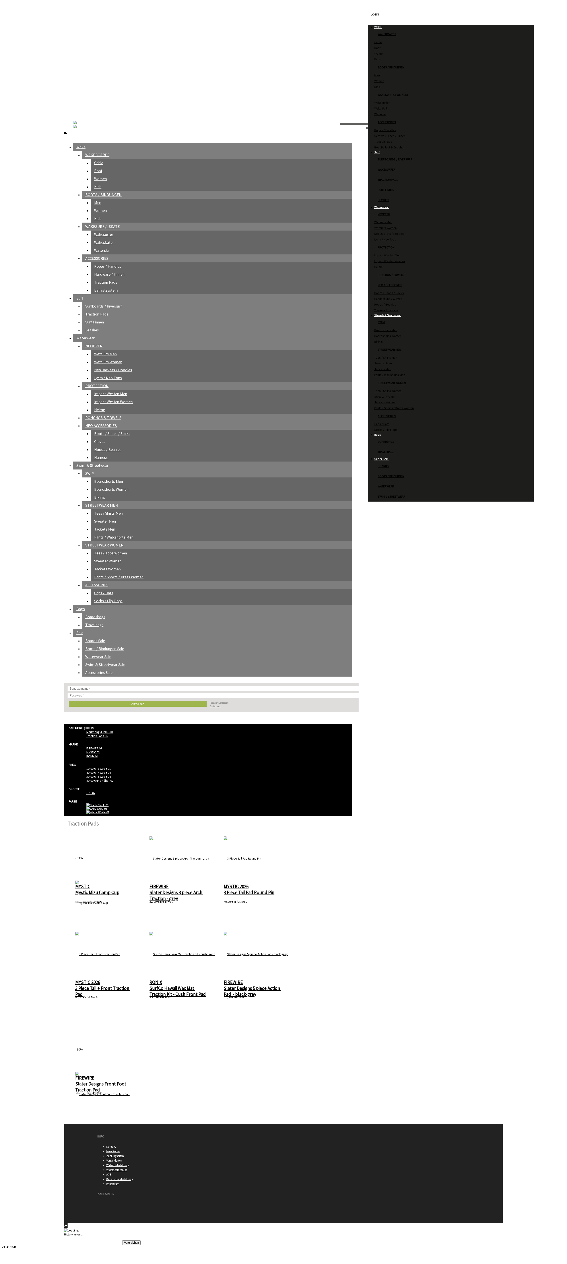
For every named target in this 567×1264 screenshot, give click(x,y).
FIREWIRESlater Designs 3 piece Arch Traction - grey (176, 892)
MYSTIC (93, 752)
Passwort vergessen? (219, 702)
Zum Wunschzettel (153, 1243)
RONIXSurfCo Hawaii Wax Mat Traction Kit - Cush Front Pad (178, 988)
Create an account (76, 65)
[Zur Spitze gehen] (66, 1225)
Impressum (112, 1184)
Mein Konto (113, 1151)
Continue (71, 1243)
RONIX (92, 756)
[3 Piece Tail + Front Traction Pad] (97, 954)
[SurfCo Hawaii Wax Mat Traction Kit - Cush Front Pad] (183, 954)
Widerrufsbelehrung (117, 1165)
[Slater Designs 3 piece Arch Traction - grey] (179, 858)
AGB (108, 1174)
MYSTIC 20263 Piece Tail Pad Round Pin (249, 889)
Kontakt (111, 1147)
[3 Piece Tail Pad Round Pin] (242, 858)
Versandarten (114, 1160)
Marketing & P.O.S (99, 732)
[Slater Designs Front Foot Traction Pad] (102, 1094)
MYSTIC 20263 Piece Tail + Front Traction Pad (102, 988)
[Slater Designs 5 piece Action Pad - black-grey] (256, 954)
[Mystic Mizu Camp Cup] (91, 902)
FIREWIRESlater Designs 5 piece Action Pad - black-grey (252, 988)
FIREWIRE (94, 748)
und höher (99, 781)
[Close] (65, 3)
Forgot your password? (79, 21)
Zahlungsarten (115, 1156)
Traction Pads (97, 736)
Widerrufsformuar (116, 1170)
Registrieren (215, 706)
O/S (90, 793)
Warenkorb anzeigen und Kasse (101, 1243)
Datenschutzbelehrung (119, 1179)
